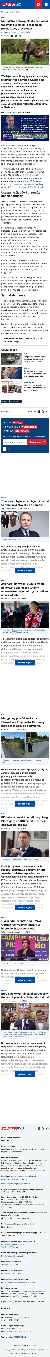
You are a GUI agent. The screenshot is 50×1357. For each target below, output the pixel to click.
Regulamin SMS (42, 1350)
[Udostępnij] (20, 35)
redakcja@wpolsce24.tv (16, 1256)
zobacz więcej (25, 570)
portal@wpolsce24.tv (15, 1245)
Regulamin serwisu (29, 1350)
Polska (18, 12)
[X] (16, 35)
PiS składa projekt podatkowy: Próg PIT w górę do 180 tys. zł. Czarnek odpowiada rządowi (24, 821)
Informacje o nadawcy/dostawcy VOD (25, 1353)
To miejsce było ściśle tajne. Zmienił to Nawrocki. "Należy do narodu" (25, 503)
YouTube (24, 1179)
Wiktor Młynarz (7, 932)
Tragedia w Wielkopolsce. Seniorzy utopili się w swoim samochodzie (35, 359)
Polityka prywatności (13, 1350)
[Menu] (46, 4)
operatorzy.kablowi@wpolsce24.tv (21, 1282)
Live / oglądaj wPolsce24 (20, 1184)
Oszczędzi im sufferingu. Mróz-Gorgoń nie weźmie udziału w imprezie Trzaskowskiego (22, 924)
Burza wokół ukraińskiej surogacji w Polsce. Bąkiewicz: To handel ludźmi (25, 995)
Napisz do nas (40, 1170)
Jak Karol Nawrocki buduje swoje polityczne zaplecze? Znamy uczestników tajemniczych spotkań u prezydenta (24, 589)
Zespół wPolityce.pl (8, 508)
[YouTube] (47, 1128)
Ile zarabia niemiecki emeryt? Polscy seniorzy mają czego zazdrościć (35, 373)
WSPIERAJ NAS (20, 1337)
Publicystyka (29, 382)
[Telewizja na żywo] (38, 4)
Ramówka (5, 1184)
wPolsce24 (5, 32)
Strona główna (7, 12)
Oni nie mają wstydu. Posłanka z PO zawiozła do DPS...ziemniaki (36, 387)
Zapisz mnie (35, 442)
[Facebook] (12, 35)
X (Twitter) (15, 1179)
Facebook (5, 1179)
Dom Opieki (16, 402)
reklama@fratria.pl (14, 1273)
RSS (3, 1350)
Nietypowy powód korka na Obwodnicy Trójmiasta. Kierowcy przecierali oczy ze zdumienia (22, 722)
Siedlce (5, 402)
